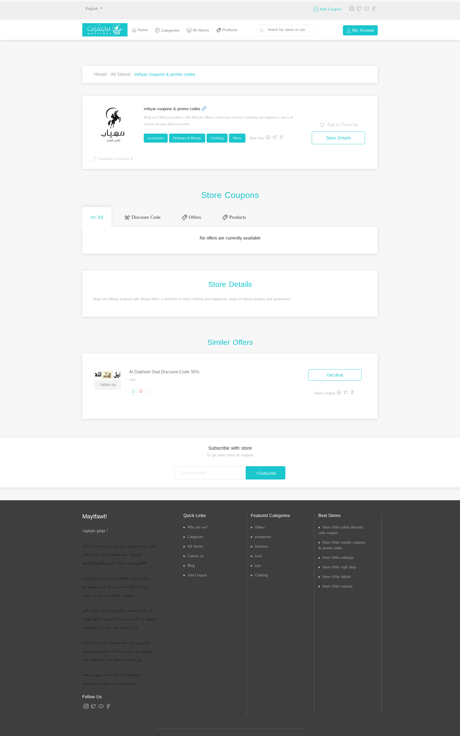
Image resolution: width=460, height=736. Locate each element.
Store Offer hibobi (336, 574)
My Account (362, 30)
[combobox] (292, 30)
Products (229, 30)
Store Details (338, 138)
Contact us (195, 554)
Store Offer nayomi (337, 584)
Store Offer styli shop (339, 565)
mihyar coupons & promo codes (164, 74)
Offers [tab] (181, 216)
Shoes (237, 138)
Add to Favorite (341, 124)
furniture (261, 544)
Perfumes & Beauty (187, 138)
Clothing (217, 138)
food (258, 554)
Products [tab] (218, 216)
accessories (156, 138)
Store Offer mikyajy (338, 555)
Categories (169, 30)
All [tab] (97, 216)
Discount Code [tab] (137, 216)
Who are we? (197, 525)
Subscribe (268, 471)
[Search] (264, 30)
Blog (191, 563)
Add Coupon (329, 8)
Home (142, 30)
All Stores (200, 30)
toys (258, 563)
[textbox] (290, 30)
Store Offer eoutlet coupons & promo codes (341, 543)
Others (260, 525)
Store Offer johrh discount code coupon (340, 528)
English (92, 8)
